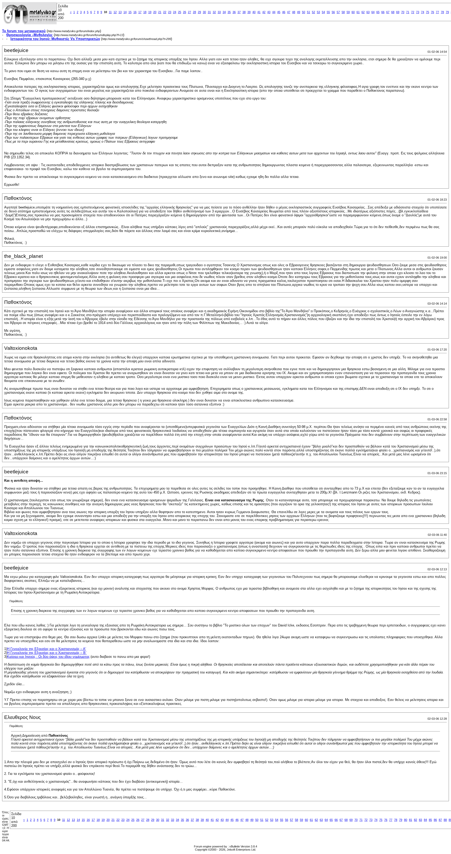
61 (358, 12)
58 (343, 12)
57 (338, 12)
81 (410, 819)
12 (115, 12)
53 (318, 12)
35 (229, 12)
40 (254, 12)
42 (263, 12)
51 (308, 12)
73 (417, 12)
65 (377, 12)
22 (164, 12)
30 (204, 12)
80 (405, 819)
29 (199, 12)
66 (382, 12)
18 (144, 12)
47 (288, 12)
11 (110, 12)
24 (174, 12)
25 (179, 12)
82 (415, 819)
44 (273, 12)
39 (249, 12)
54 (323, 12)
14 (125, 12)
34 (224, 12)
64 (373, 12)
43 (268, 12)
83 (420, 819)
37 (239, 12)
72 (412, 12)
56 (333, 12)
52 (313, 12)
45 (278, 12)
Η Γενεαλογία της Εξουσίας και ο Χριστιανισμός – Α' (46, 649)
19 (149, 12)
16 (135, 12)
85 (430, 819)
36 (234, 12)
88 (445, 819)
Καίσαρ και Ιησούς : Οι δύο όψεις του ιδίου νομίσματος (48, 657)
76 (432, 12)
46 (283, 12)
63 (368, 12)
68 (392, 12)
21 (159, 12)
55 (328, 12)
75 (427, 12)
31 (209, 12)
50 (303, 12)
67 (387, 12)
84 (425, 819)
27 (189, 12)
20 (154, 12)
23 (169, 12)
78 (442, 12)
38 (244, 12)
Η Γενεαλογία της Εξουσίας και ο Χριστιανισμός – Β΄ (47, 653)
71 (407, 12)
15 (130, 12)
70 (402, 12)
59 (348, 12)
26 (184, 12)
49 (298, 12)
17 (139, 12)
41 (258, 12)
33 (219, 12)
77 (437, 12)
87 (440, 819)
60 (353, 12)
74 (422, 12)
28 (194, 12)
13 (120, 12)
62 (363, 12)
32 (214, 12)
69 (397, 12)
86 (435, 819)
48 (293, 12)
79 (447, 12)
